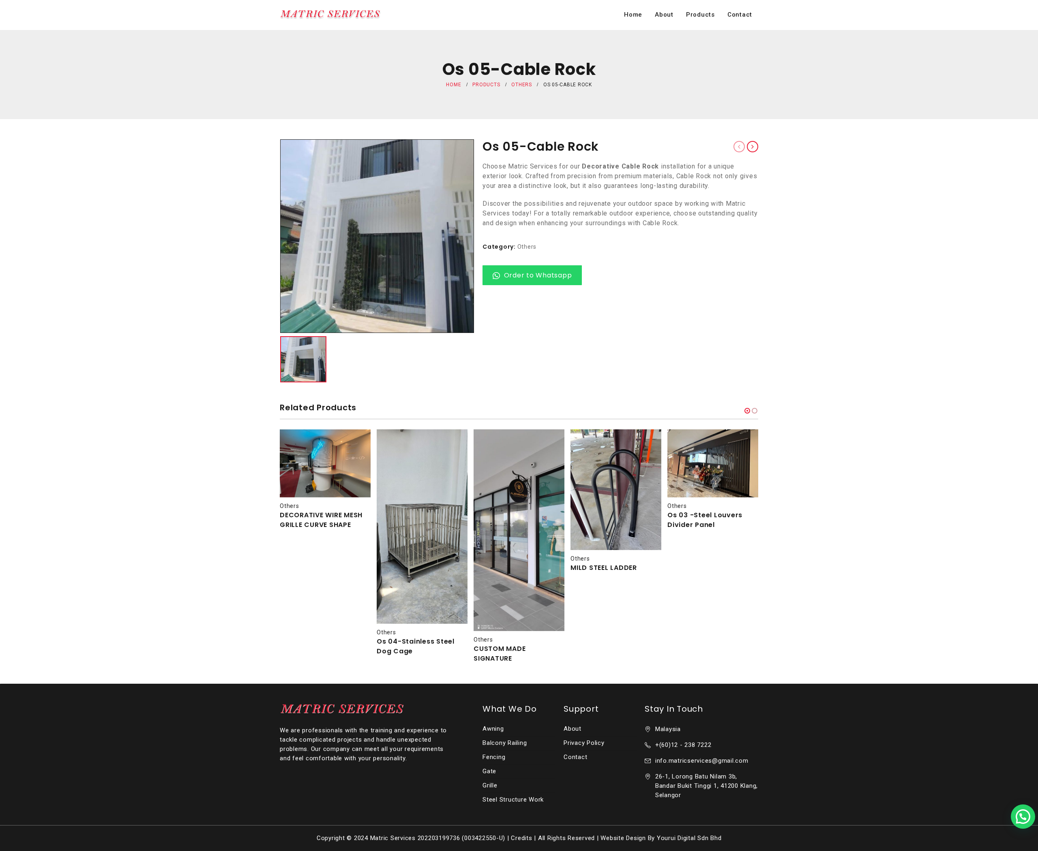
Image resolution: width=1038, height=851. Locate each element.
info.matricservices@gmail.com (701, 760)
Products (700, 14)
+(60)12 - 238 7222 (683, 745)
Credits (521, 838)
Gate (489, 771)
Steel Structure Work (513, 799)
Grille (490, 785)
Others (527, 246)
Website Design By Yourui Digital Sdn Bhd (660, 838)
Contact (739, 14)
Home (633, 14)
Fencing (494, 757)
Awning (493, 728)
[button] (747, 411)
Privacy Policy (584, 742)
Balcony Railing (505, 742)
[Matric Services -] (330, 14)
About (664, 14)
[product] (325, 463)
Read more (357, 442)
